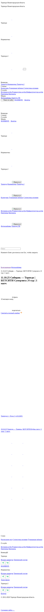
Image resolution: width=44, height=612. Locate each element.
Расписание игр (6, 539)
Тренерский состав (20, 560)
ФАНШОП (19, 100)
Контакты (12, 94)
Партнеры (5, 94)
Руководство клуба (19, 92)
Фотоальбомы (6, 98)
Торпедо (4, 84)
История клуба (6, 92)
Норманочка (12, 84)
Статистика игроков (31, 88)
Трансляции (5, 580)
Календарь (5, 88)
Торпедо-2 (20, 84)
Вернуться (17, 182)
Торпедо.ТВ (15, 98)
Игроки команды (7, 560)
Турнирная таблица (16, 88)
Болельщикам (6, 267)
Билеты (27, 100)
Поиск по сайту (8, 100)
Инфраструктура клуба (34, 92)
